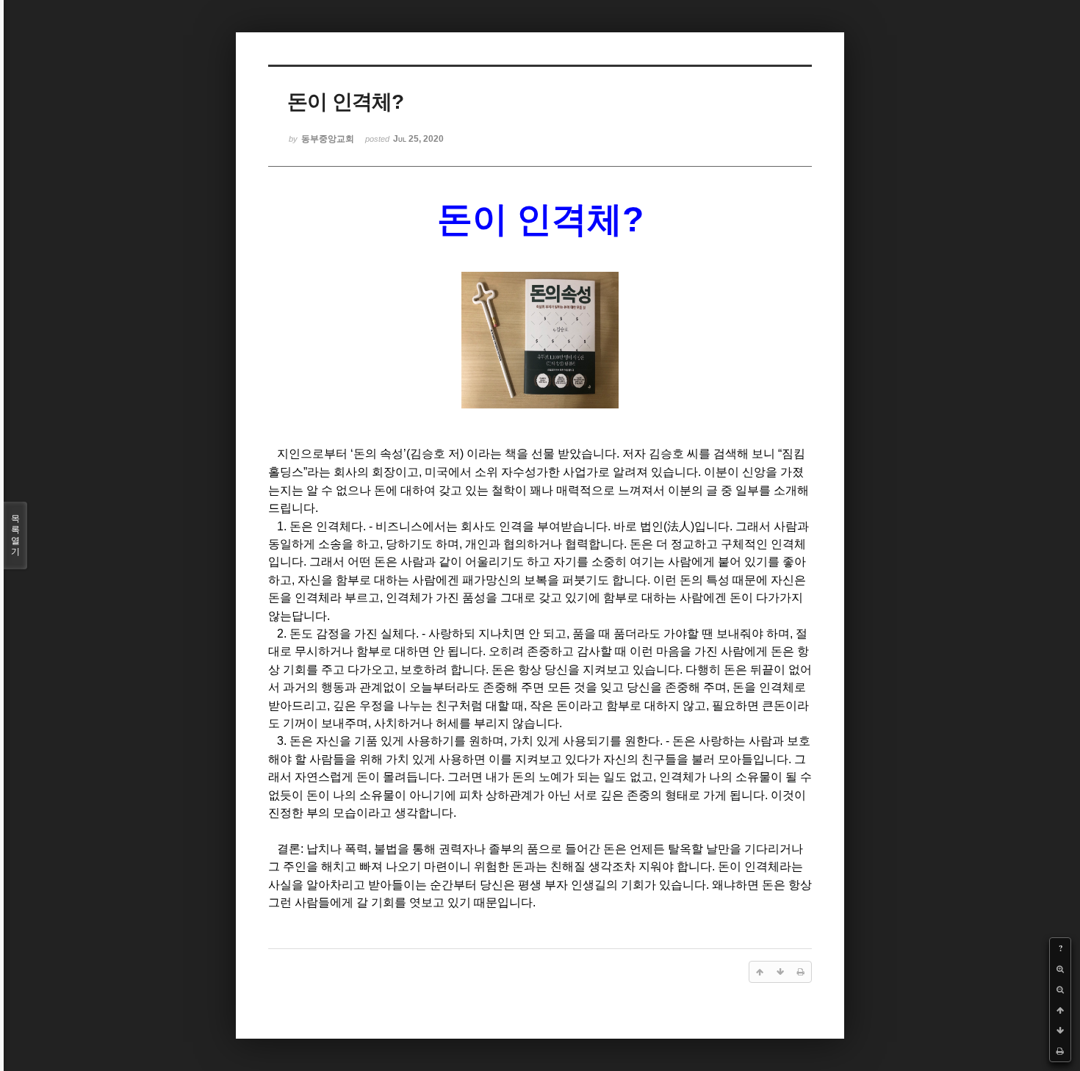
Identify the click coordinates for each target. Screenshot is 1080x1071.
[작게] (1060, 989)
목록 (15, 535)
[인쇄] (1060, 1051)
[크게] (1060, 969)
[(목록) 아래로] (1060, 1030)
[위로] (1060, 1010)
